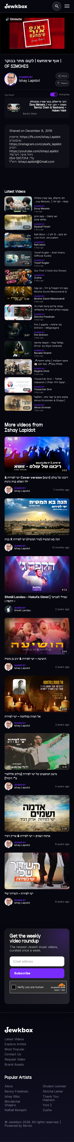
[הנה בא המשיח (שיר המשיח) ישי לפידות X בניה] (37, 516)
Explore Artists (15, 1044)
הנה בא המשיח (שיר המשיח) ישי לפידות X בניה (32, 539)
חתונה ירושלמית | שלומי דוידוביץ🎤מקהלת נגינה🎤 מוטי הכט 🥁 (51, 362)
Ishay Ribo (12, 1096)
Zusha (47, 1110)
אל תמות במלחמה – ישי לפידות (23, 716)
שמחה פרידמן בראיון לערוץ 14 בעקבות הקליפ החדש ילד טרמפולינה (51, 308)
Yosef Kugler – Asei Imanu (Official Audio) (49, 254)
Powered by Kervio (18, 1126)
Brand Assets (14, 1064)
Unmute (14, 19)
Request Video (15, 1059)
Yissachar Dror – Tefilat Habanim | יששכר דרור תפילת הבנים (49, 380)
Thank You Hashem (51, 1098)
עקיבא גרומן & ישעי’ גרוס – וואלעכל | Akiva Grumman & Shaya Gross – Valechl (51, 398)
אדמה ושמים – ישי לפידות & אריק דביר (27, 836)
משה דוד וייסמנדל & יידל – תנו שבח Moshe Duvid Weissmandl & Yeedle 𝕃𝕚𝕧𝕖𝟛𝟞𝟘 (51, 290)
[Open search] (56, 6)
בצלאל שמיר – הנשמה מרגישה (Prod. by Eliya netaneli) (48, 344)
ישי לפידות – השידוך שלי (19, 893)
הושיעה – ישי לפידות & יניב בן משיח (25, 659)
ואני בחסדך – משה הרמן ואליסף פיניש (45, 218)
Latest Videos (14, 1039)
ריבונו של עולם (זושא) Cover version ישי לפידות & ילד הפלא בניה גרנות (36, 480)
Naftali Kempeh (16, 1110)
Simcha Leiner (53, 1091)
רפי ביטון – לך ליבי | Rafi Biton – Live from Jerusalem (50, 236)
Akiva (9, 1086)
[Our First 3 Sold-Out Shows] (18, 276)
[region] (37, 33)
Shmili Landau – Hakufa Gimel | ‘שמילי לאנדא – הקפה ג (36, 599)
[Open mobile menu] (67, 6)
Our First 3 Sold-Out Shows (50, 270)
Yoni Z (47, 1105)
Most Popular (14, 1049)
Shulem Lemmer (54, 1086)
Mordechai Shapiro (12, 1103)
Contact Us (13, 1054)
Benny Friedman (16, 1091)
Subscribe (22, 973)
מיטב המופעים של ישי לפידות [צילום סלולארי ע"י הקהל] (31, 776)
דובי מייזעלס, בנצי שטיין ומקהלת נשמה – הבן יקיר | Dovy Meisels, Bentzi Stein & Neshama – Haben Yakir (51, 199)
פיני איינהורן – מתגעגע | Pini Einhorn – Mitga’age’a (48, 326)
